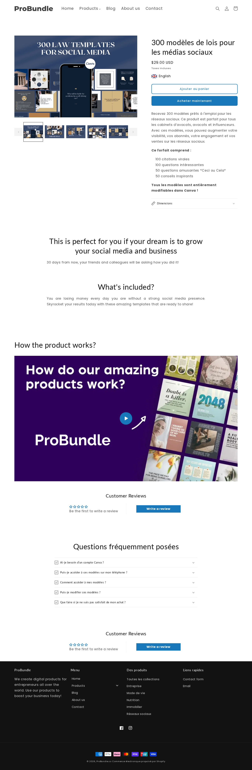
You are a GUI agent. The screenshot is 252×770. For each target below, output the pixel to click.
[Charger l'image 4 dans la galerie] (97, 132)
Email (187, 686)
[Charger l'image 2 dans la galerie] (54, 132)
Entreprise (134, 686)
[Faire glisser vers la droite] (133, 132)
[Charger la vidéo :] (126, 418)
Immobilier (134, 707)
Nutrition (133, 700)
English (165, 76)
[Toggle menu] (117, 685)
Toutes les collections (143, 679)
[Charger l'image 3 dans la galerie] (76, 132)
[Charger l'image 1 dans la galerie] (33, 132)
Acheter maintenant (194, 101)
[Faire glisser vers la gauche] (18, 132)
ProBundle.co (103, 761)
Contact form (193, 679)
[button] (217, 8)
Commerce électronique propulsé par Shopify (138, 761)
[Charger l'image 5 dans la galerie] (118, 132)
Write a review (158, 509)
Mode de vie (136, 693)
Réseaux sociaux (139, 714)
